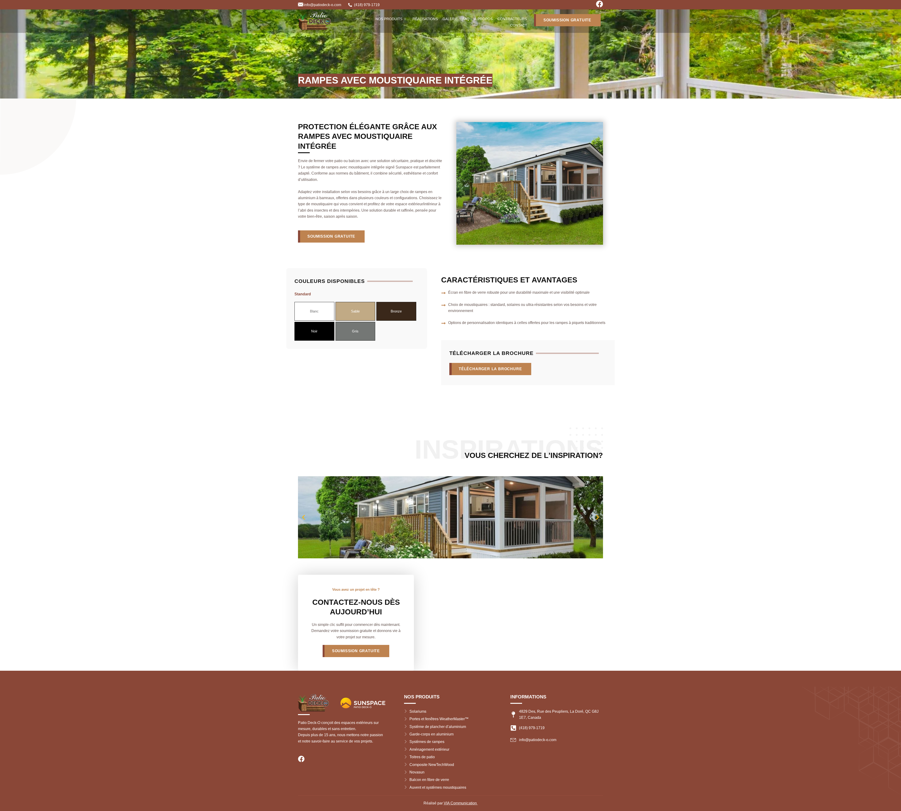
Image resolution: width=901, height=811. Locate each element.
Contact (518, 25)
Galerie (450, 19)
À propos (483, 19)
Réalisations (425, 19)
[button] (303, 517)
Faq (466, 19)
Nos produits (388, 19)
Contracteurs (512, 19)
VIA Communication (461, 803)
